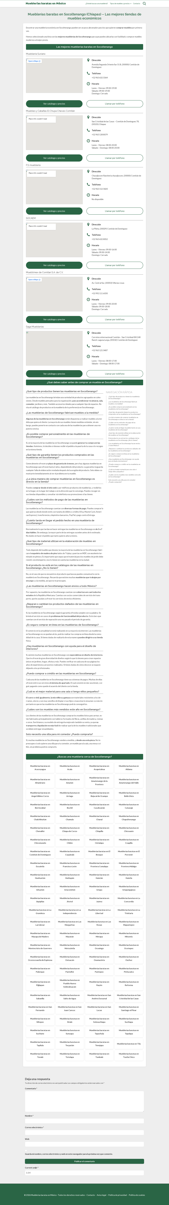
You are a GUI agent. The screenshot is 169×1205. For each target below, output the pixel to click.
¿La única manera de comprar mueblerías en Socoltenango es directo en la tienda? (123, 418)
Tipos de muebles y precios (120, 3)
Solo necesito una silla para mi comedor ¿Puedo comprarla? (121, 481)
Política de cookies (137, 1195)
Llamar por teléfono (115, 103)
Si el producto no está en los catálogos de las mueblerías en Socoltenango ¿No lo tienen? (123, 439)
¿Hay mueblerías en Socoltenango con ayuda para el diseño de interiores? (123, 460)
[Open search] (144, 3)
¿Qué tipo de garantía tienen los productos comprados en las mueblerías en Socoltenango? (124, 413)
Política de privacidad (117, 1195)
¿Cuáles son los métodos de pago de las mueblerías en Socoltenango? (121, 424)
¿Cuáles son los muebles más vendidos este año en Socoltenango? (124, 476)
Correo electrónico (34, 1127)
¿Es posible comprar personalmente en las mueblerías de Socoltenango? (122, 408)
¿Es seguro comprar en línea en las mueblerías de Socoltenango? (123, 455)
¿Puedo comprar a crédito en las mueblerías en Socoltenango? (124, 465)
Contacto (136, 3)
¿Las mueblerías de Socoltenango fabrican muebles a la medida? (122, 403)
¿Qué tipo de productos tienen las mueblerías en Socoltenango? (124, 398)
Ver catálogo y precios (54, 103)
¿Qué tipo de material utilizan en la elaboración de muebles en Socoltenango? (124, 434)
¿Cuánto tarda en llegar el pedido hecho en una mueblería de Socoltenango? (124, 429)
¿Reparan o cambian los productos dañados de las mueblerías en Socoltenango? (124, 450)
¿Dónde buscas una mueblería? (97, 3)
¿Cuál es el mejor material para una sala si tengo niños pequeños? (122, 471)
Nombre (29, 1116)
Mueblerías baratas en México (46, 4)
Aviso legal (101, 1195)
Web (27, 1139)
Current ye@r (32, 1167)
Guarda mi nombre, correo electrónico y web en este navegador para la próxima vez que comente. (69, 1154)
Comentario (31, 1088)
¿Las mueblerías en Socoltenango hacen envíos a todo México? (124, 444)
